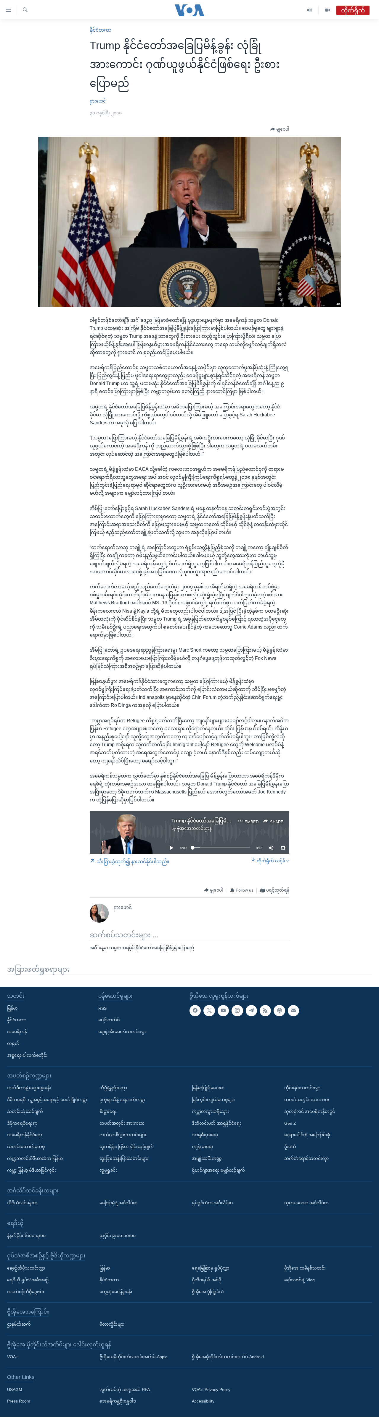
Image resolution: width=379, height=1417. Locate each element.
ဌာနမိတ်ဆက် (19, 1324)
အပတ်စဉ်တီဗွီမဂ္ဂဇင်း (25, 1291)
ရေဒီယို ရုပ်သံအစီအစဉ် (28, 1280)
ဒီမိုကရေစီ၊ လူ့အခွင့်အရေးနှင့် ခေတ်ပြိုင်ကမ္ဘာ (47, 1099)
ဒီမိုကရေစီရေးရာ (22, 1123)
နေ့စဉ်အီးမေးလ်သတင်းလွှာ (122, 1032)
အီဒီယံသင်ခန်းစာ (22, 1202)
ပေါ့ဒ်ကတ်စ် (109, 1020)
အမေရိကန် (17, 1032)
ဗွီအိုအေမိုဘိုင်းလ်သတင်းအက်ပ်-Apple (133, 1357)
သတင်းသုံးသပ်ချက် (25, 1111)
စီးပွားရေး (108, 1111)
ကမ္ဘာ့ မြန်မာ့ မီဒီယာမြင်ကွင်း (31, 1170)
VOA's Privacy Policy (211, 1389)
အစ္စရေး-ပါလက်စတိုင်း (27, 1055)
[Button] (279, 129)
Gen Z (290, 1123)
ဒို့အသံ (290, 1146)
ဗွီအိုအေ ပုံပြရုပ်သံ (208, 1291)
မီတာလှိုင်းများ (112, 1324)
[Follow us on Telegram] (251, 1010)
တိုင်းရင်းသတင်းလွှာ (302, 1087)
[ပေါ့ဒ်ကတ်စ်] (279, 1010)
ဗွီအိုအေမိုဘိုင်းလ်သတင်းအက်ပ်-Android (228, 1357)
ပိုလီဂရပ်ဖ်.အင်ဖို (206, 1280)
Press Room (18, 1401)
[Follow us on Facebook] (195, 1010)
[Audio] (310, 10)
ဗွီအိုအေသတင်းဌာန (194, 828)
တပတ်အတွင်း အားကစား (121, 1123)
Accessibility (203, 1401)
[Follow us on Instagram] (237, 1010)
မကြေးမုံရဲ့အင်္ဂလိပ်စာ (118, 1202)
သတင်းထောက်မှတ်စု (26, 1146)
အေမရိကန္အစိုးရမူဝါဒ (117, 1401)
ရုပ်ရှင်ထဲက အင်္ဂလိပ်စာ (212, 1202)
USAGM (14, 1389)
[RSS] (265, 1010)
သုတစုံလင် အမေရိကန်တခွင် (309, 1111)
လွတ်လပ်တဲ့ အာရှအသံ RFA (124, 1389)
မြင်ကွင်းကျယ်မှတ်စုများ (213, 1099)
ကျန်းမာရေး (202, 1146)
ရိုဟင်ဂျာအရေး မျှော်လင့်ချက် (218, 1170)
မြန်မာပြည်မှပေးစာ (208, 1087)
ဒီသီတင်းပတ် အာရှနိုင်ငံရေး (216, 1123)
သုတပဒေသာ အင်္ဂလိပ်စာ (306, 1202)
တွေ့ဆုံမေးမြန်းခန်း (115, 1291)
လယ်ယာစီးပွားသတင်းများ (122, 1135)
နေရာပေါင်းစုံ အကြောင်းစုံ (307, 1135)
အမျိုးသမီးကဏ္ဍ (207, 1158)
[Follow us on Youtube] (223, 1010)
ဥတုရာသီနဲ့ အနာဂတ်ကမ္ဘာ (122, 1099)
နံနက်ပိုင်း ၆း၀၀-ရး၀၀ (26, 1235)
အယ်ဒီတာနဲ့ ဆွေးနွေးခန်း (29, 1087)
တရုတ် (13, 1043)
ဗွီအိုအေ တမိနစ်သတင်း (305, 1268)
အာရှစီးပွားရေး (205, 1135)
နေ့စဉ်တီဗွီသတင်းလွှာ (26, 1268)
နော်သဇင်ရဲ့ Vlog (299, 1280)
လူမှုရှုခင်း (108, 1170)
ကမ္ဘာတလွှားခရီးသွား (210, 1111)
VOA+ (12, 1357)
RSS (102, 1008)
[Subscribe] (293, 1010)
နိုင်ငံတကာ (100, 30)
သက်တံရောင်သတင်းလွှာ (306, 1158)
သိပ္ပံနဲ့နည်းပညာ (113, 1087)
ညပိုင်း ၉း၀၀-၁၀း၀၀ (117, 1235)
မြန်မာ (12, 1008)
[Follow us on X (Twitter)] (209, 1010)
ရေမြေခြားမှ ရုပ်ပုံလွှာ (210, 1268)
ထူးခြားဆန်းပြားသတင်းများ (124, 1158)
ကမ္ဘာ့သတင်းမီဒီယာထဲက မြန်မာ (35, 1158)
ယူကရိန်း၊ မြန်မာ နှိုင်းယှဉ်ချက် (126, 1146)
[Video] (327, 10)
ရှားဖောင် (98, 101)
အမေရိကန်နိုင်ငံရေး (24, 1135)
